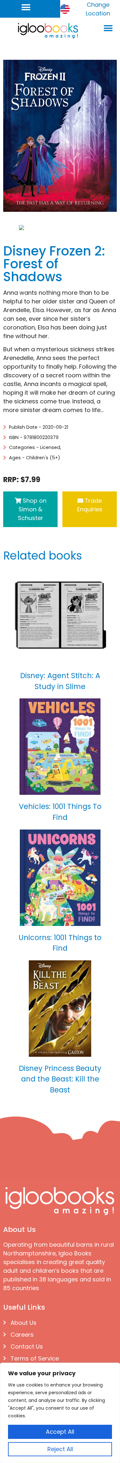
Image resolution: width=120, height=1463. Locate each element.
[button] (26, 7)
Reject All (60, 1449)
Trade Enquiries (89, 505)
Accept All (60, 1432)
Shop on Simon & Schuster (32, 509)
